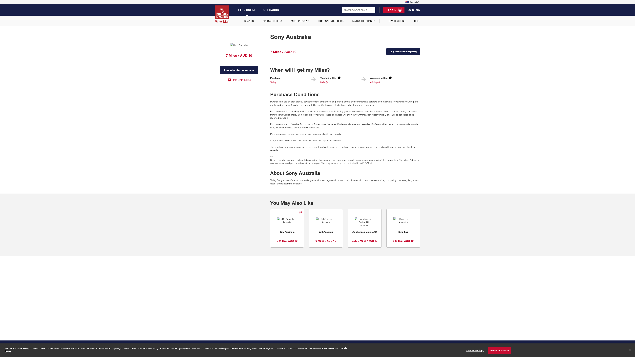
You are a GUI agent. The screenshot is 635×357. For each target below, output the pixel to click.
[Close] (629, 350)
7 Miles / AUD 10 (283, 52)
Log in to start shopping (239, 70)
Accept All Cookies (499, 350)
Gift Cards (271, 10)
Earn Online (247, 10)
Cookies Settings (475, 350)
